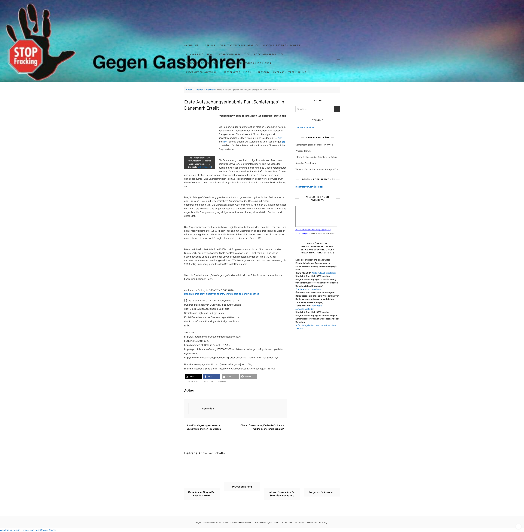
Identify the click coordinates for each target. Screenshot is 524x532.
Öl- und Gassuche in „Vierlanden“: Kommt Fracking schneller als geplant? (262, 427)
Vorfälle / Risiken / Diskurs (204, 63)
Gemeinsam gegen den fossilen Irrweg (314, 144)
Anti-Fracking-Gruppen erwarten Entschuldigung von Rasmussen (204, 427)
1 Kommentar (208, 381)
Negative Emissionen (305, 163)
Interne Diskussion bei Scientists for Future (316, 157)
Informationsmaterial (201, 72)
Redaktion (208, 408)
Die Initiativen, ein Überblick (309, 186)
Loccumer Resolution (269, 54)
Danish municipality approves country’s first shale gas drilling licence (221, 293)
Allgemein (222, 381)
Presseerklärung (303, 151)
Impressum (262, 72)
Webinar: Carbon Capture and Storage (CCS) (316, 169)
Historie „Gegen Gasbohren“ (282, 45)
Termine (210, 45)
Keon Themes (245, 522)
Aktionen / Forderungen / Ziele (251, 63)
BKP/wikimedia (204, 167)
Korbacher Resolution (234, 54)
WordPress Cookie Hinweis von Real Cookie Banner (28, 530)
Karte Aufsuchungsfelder (324, 273)
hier (280, 138)
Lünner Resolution (199, 54)
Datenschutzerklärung (289, 72)
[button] (193, 376)
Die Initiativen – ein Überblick (239, 45)
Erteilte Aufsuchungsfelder (308, 289)
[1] (283, 141)
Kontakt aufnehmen (283, 522)
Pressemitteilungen (237, 72)
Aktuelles (191, 45)
